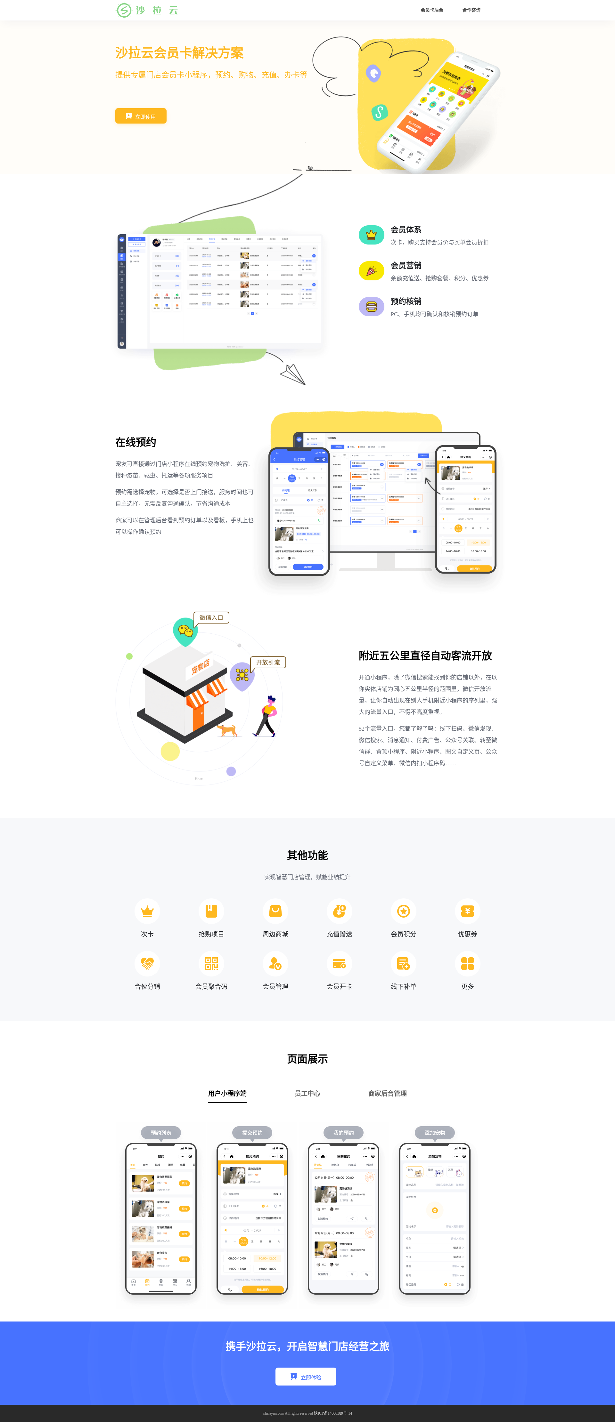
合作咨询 (471, 10)
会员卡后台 (432, 10)
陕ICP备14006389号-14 (333, 1413)
